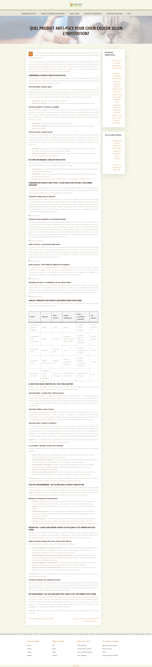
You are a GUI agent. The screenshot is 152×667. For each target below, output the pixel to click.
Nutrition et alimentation (93, 14)
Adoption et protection (114, 14)
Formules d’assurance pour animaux (52, 14)
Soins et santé (74, 14)
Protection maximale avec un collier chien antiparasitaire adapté (85, 620)
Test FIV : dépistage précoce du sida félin (41, 619)
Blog (128, 14)
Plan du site (76, 666)
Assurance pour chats (29, 14)
